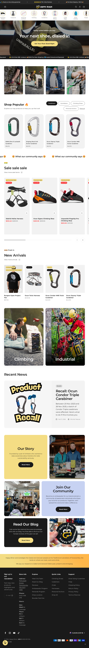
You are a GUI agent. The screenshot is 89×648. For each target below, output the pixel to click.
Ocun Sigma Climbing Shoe (43, 219)
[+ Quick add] (26, 213)
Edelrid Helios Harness (14, 219)
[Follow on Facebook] (5, 633)
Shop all (82, 108)
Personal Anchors (71, 108)
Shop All (55, 595)
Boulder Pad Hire (38, 598)
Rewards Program (38, 591)
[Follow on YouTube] (14, 633)
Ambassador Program (40, 588)
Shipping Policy (74, 585)
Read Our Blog (37, 582)
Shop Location (37, 595)
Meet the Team (37, 578)
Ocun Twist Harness (32, 295)
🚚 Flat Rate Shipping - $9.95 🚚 (59, 2)
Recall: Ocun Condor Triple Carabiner (67, 395)
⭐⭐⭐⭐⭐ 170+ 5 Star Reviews (27, 2)
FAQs (70, 582)
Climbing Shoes (78, 103)
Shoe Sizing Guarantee (76, 578)
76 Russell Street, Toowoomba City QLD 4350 (23, 585)
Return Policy (73, 588)
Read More (26, 465)
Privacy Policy (73, 591)
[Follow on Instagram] (10, 633)
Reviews (35, 585)
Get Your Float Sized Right (44, 43)
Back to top (8, 641)
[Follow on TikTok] (18, 633)
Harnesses (55, 588)
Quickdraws (64, 103)
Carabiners (51, 103)
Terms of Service (74, 595)
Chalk (54, 585)
